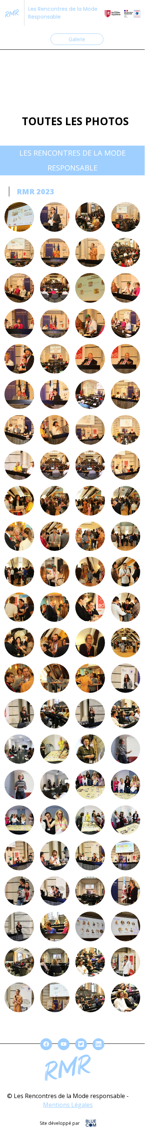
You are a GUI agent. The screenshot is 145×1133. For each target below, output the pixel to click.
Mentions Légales (68, 1105)
